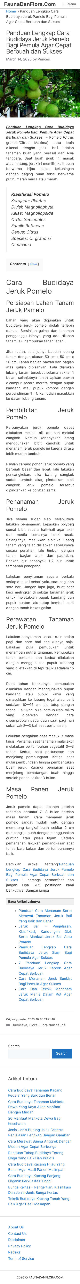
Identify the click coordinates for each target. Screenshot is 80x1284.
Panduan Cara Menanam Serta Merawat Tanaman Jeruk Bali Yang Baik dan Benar (45, 916)
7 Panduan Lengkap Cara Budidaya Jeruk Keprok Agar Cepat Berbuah (45, 968)
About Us (16, 1227)
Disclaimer (16, 1240)
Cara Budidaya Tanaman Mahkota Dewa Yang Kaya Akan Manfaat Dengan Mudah (36, 1107)
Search (14, 1046)
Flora (33, 1025)
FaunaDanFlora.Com (30, 4)
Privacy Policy (19, 1246)
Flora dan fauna (53, 1025)
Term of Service (21, 1259)
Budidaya (19, 1025)
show (33, 264)
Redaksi (14, 1252)
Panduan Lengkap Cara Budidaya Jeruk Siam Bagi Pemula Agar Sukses (45, 952)
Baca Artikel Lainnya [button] (24, 901)
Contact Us (17, 1234)
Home (11, 11)
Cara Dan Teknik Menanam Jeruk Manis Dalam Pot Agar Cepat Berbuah (45, 994)
